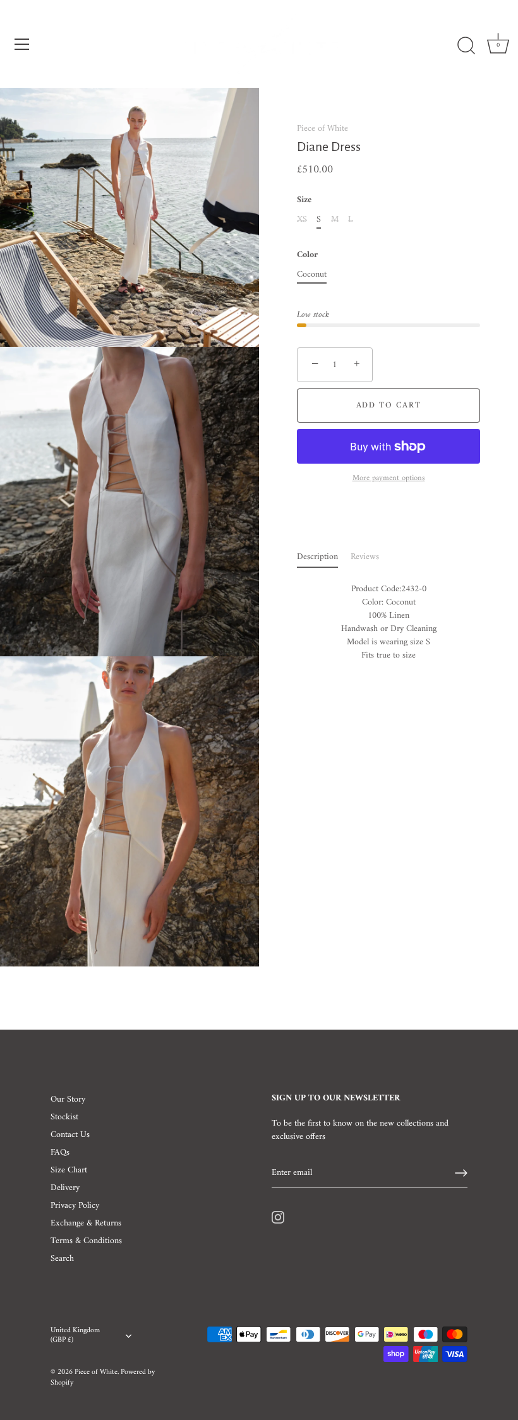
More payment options (388, 478)
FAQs (60, 1152)
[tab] (324, 556)
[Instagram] (278, 1217)
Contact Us (70, 1135)
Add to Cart (388, 405)
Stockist (64, 1117)
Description (317, 557)
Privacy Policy (75, 1205)
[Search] (466, 46)
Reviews (365, 557)
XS (302, 220)
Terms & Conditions (86, 1241)
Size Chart (69, 1170)
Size (304, 200)
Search (62, 1259)
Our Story (68, 1099)
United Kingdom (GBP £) (75, 1336)
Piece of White (322, 128)
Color (307, 255)
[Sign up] (461, 1173)
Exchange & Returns (86, 1223)
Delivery (65, 1188)
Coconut (312, 275)
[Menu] (22, 44)
